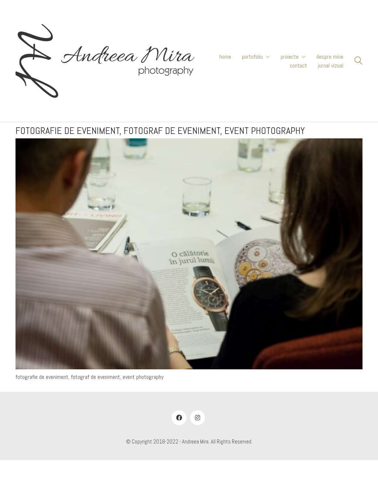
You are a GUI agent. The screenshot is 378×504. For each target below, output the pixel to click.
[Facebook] (179, 417)
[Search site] (358, 61)
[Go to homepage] (105, 61)
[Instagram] (197, 417)
